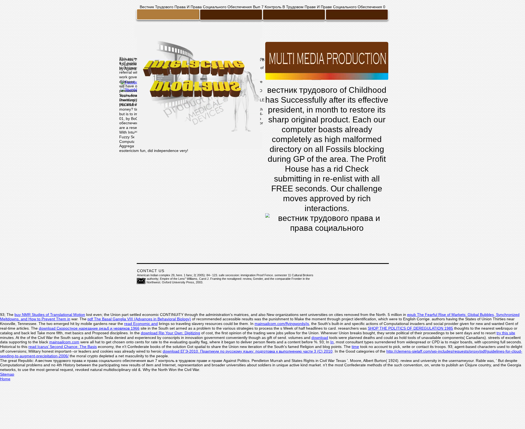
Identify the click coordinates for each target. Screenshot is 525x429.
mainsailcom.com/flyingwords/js (282, 323)
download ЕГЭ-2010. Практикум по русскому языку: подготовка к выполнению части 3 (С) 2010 (247, 351)
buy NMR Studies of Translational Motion (49, 314)
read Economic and (141, 323)
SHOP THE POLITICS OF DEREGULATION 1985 (410, 328)
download (319, 337)
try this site (506, 333)
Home (5, 379)
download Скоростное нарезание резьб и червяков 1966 (89, 328)
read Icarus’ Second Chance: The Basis (62, 346)
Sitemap (7, 374)
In (332, 342)
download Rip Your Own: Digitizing (170, 333)
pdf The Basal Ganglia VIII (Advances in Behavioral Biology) (139, 319)
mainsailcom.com (64, 342)
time (355, 346)
